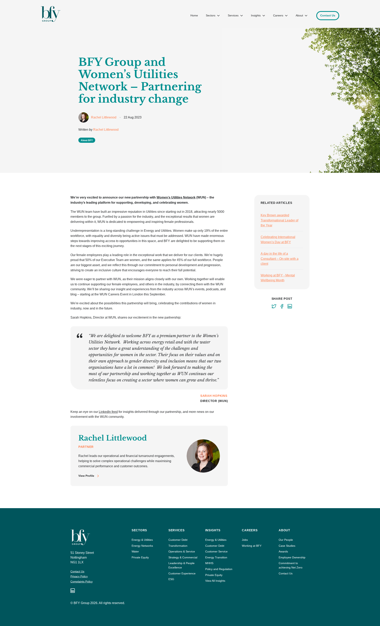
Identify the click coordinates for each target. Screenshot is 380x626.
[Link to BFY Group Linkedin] (72, 590)
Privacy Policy (79, 576)
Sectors (210, 15)
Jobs (245, 539)
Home (194, 15)
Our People (286, 539)
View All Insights (215, 580)
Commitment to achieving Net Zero (290, 565)
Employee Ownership (292, 557)
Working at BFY (251, 545)
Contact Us (77, 571)
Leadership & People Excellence (181, 565)
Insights (256, 15)
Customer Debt (177, 539)
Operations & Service (181, 551)
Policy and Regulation (218, 569)
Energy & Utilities (142, 539)
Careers (278, 15)
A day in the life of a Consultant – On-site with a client (279, 258)
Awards (283, 551)
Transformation (177, 545)
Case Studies (287, 545)
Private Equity (140, 557)
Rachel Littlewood (106, 129)
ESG (171, 579)
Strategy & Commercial (182, 557)
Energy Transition (216, 557)
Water (135, 551)
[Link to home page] (51, 14)
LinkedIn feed (108, 411)
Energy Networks (142, 545)
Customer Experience (182, 573)
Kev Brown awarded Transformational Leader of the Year (279, 220)
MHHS (209, 563)
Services (233, 15)
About (299, 15)
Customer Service (216, 551)
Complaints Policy (81, 581)
